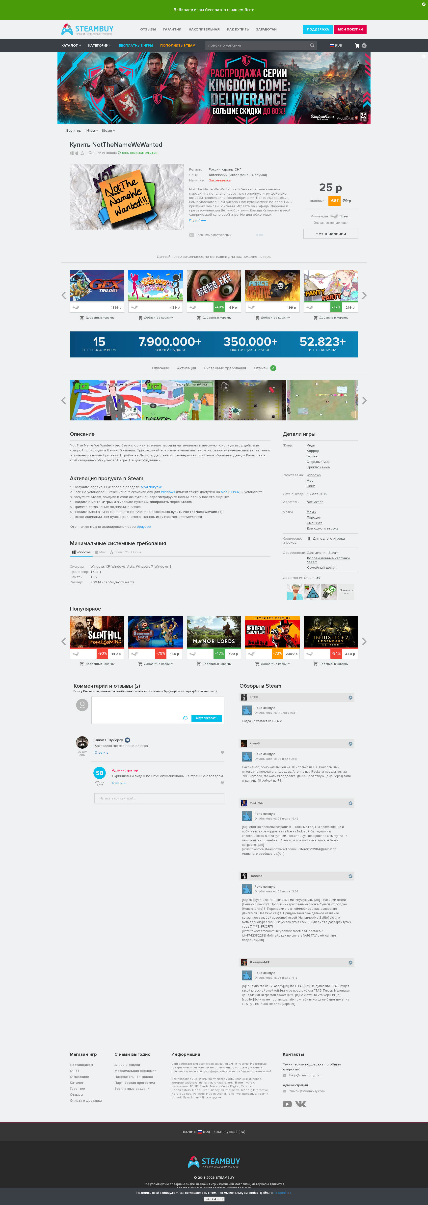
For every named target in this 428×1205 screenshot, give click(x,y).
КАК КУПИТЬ (238, 29)
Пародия (314, 517)
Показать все (346, 591)
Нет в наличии (331, 233)
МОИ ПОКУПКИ (350, 29)
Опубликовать (206, 718)
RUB (338, 46)
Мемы (311, 512)
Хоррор (313, 451)
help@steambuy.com (305, 1075)
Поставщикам (81, 1065)
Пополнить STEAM (177, 45)
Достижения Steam (323, 553)
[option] (97, 295)
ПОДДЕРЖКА (318, 29)
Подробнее (197, 220)
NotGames (315, 502)
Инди (311, 445)
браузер (144, 527)
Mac (224, 492)
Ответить (101, 753)
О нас (74, 1071)
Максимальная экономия (135, 1071)
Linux (235, 492)
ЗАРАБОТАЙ (266, 29)
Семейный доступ (322, 567)
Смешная (314, 523)
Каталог (76, 1083)
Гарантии (77, 1089)
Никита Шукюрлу (109, 740)
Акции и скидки (127, 1065)
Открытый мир (318, 462)
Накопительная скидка (133, 1077)
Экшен (312, 456)
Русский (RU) (234, 1132)
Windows (168, 492)
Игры (90, 130)
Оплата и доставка (86, 1100)
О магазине (79, 1077)
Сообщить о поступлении (213, 235)
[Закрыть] (424, 4)
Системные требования (225, 368)
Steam (107, 130)
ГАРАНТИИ (172, 29)
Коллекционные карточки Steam (328, 560)
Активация (186, 368)
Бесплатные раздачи (131, 1089)
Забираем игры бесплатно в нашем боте (214, 9)
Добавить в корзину (100, 318)
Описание (160, 368)
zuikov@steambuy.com (307, 1091)
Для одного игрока (323, 528)
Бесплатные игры (136, 45)
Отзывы (264, 368)
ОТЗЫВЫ (148, 29)
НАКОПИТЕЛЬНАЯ (204, 29)
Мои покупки (151, 487)
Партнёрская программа (134, 1083)
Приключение (318, 467)
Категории (98, 45)
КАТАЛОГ (69, 45)
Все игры (73, 130)
